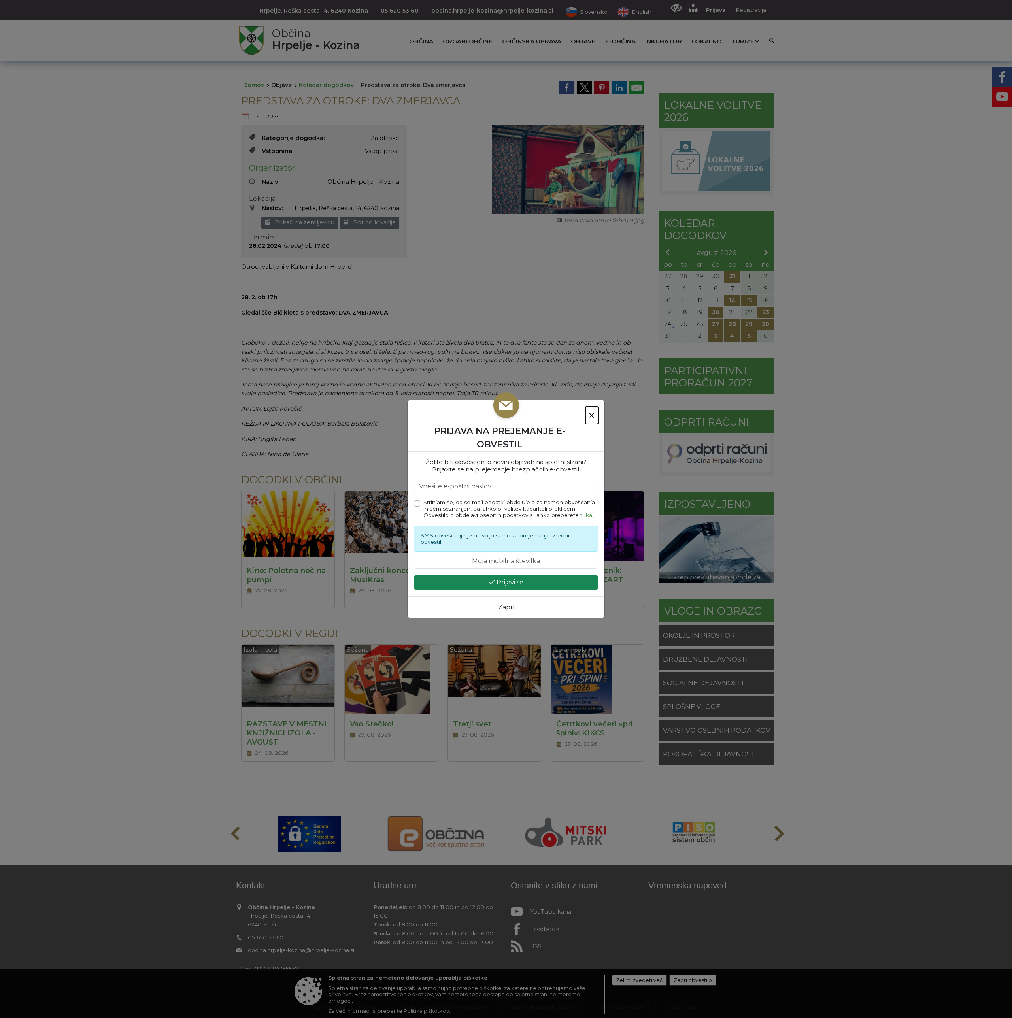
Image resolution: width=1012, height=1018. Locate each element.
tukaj (586, 515)
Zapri (506, 607)
